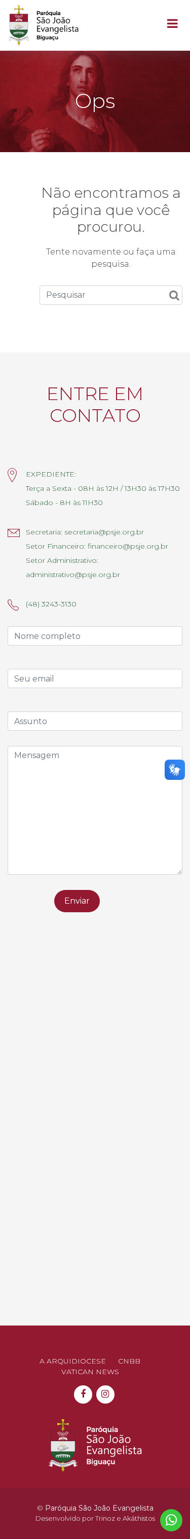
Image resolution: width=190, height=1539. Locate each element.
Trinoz (105, 1518)
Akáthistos (139, 1518)
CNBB (129, 1361)
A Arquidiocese (73, 1361)
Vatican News (90, 1371)
